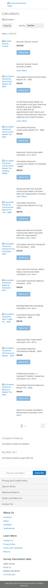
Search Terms (9, 486)
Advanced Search (10, 492)
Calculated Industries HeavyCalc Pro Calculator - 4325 (31, 245)
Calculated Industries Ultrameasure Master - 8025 (29, 349)
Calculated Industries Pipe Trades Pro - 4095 (28, 316)
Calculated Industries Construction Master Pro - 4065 (30, 128)
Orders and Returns (12, 498)
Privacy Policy (9, 544)
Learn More (22, 70)
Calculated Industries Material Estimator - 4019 (30, 282)
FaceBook (7, 524)
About (6, 521)
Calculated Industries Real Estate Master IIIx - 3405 (31, 78)
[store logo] (18, 4)
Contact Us (7, 504)
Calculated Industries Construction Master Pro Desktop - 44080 (31, 164)
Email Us (7, 567)
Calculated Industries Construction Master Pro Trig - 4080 (30, 205)
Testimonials (9, 528)
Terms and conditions (13, 548)
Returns (6, 551)
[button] (19, 57)
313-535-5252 (9, 574)
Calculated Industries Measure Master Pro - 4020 (30, 386)
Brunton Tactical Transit (27, 41)
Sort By (22, 25)
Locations (7, 517)
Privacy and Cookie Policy (14, 480)
